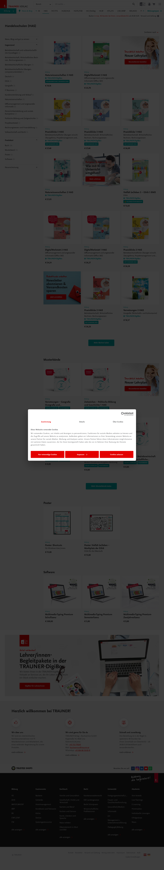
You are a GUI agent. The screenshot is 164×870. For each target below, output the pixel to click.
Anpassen (80, 454)
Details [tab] (82, 422)
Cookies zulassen (116, 454)
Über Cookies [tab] (118, 422)
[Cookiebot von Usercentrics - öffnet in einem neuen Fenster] (122, 414)
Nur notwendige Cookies (47, 454)
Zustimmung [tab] (46, 422)
